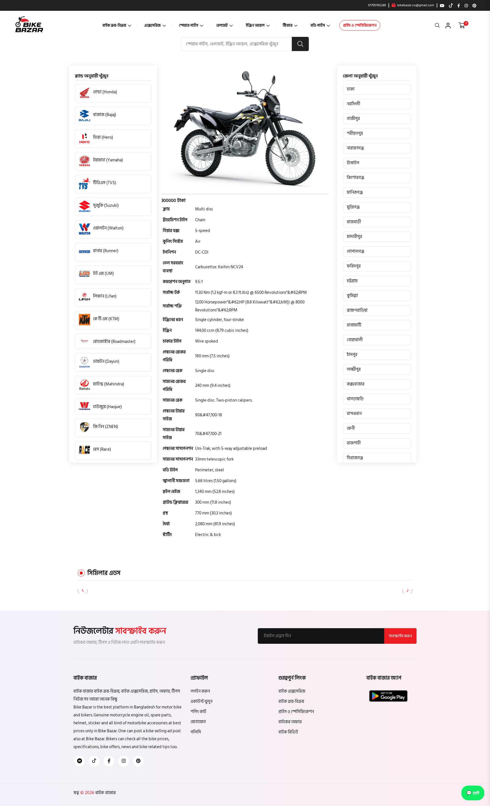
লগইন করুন (200, 691)
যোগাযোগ (198, 721)
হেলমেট (222, 25)
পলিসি (196, 732)
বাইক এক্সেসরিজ (291, 691)
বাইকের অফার (290, 721)
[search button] (300, 44)
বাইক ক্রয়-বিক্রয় (114, 25)
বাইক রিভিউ (288, 732)
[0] (462, 25)
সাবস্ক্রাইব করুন (400, 636)
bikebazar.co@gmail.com (415, 5)
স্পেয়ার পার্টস (189, 25)
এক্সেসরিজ (153, 25)
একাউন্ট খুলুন (201, 701)
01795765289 (377, 5)
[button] (407, 590)
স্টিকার (288, 25)
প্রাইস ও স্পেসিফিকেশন (360, 25)
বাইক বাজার (105, 792)
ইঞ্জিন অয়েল (255, 25)
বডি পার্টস (318, 25)
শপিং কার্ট (198, 711)
